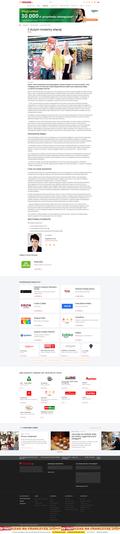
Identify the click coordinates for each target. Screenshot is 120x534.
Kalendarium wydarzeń (85, 501)
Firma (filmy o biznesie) (55, 511)
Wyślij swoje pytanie (81, 486)
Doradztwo (88, 5)
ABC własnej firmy (69, 507)
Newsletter (82, 499)
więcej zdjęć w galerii (82, 77)
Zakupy (38, 5)
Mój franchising (34, 25)
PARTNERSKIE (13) (68, 360)
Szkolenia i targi (38, 503)
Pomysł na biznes (54, 519)
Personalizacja (90, 532)
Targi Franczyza (84, 503)
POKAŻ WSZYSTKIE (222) (36, 360)
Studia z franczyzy (69, 457)
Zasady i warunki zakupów (41, 505)
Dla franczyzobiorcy (69, 501)
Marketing (82, 509)
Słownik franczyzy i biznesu (71, 509)
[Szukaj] (67, 2)
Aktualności (45, 5)
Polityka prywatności (33, 525)
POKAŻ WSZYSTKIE (94, 428)
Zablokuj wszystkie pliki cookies (76, 532)
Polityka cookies (24, 525)
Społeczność (74, 5)
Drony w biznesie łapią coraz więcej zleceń (85, 458)
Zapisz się (50, 472)
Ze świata (52, 501)
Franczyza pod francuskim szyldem (29, 457)
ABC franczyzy (54, 5)
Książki (36, 501)
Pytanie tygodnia (54, 503)
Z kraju (51, 499)
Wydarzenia (52, 505)
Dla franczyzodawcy (70, 503)
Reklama (82, 5)
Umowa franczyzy (69, 505)
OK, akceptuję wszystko (59, 532)
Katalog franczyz (31, 5)
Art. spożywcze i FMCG (45, 25)
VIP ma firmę (53, 517)
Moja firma (52, 515)
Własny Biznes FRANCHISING (41, 499)
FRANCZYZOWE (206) (53, 360)
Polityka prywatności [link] (102, 532)
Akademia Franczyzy (85, 507)
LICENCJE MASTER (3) (83, 360)
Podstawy (67, 499)
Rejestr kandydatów (64, 5)
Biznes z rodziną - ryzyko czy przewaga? (49, 458)
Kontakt (82, 511)
